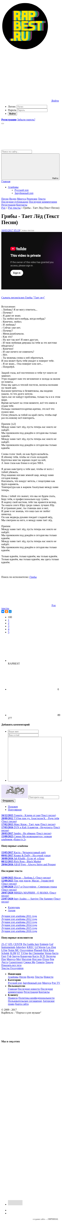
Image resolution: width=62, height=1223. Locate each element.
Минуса (21, 198)
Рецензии (32, 198)
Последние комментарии (43, 201)
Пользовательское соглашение (25, 1001)
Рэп (3, 207)
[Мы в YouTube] (26, 1195)
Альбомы (13, 187)
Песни (5, 198)
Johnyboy (21, 947)
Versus (48, 953)
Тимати (40, 962)
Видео (12, 198)
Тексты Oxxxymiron (12, 968)
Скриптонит (16, 962)
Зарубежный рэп (24, 193)
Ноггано (37, 959)
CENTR (17, 944)
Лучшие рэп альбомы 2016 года (19, 931)
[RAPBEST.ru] (25, 49)
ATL (10, 944)
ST (18, 953)
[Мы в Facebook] (26, 1118)
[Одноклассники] (6, 611)
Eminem (44, 944)
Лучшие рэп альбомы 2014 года (19, 925)
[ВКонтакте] (2, 611)
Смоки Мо (29, 962)
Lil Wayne (40, 947)
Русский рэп (22, 190)
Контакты (21, 204)
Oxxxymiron (26, 950)
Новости (48, 976)
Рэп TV (56, 983)
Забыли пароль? (26, 119)
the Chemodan (36, 953)
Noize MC (13, 950)
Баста (55, 953)
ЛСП (42, 956)
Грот (3, 956)
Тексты (39, 976)
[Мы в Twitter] (26, 1092)
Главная (5, 181)
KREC (30, 947)
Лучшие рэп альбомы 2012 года (19, 919)
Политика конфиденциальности (36, 998)
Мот (18, 959)
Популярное (15, 809)
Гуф (9, 956)
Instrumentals (8, 947)
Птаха (45, 959)
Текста (41, 198)
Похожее (13, 806)
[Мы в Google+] (26, 1144)
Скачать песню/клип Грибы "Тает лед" (23, 297)
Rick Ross (48, 950)
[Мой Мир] (10, 611)
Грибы (33, 577)
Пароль (12, 110)
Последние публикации (14, 201)
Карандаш (26, 956)
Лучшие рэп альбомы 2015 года (19, 928)
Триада (49, 962)
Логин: (12, 106)
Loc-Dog (51, 947)
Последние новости (29, 989)
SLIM (13, 953)
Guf (51, 944)
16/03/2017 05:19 (10, 230)
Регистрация (8, 204)
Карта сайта (22, 1004)
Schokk (5, 953)
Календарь (14, 907)
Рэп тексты (14, 207)
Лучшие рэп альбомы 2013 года (19, 922)
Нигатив (26, 959)
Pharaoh (38, 950)
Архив (11, 910)
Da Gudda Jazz (31, 944)
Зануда (16, 956)
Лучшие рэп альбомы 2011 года (19, 916)
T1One (24, 953)
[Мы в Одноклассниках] (26, 1170)
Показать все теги (11, 965)
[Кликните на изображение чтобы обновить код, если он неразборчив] (14, 797)
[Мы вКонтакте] (26, 1067)
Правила (13, 998)
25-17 (4, 944)
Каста (35, 956)
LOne (4, 950)
